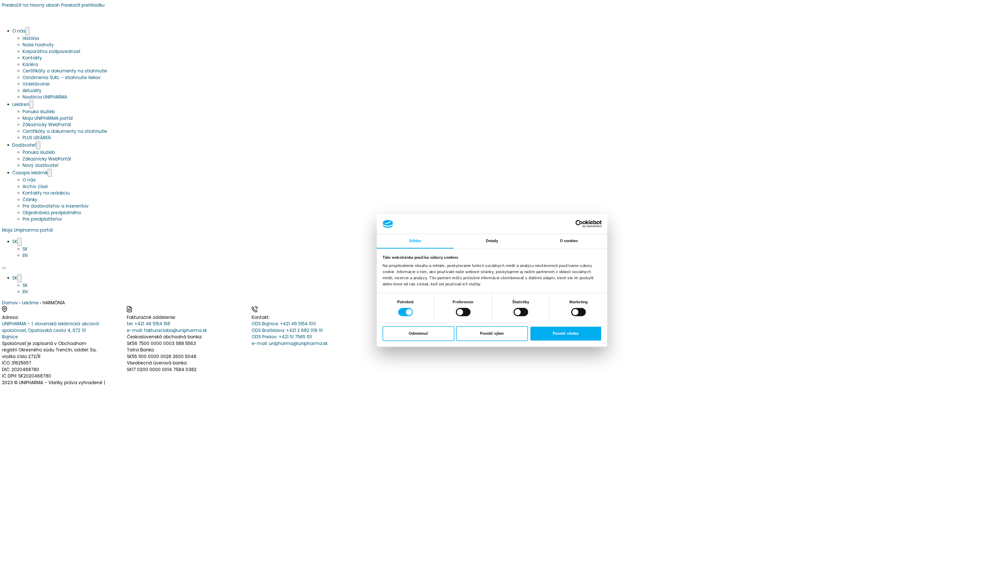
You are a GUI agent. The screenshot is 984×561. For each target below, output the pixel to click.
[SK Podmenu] (19, 242)
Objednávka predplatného (52, 213)
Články (30, 200)
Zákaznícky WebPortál (47, 125)
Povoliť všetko (566, 333)
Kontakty (32, 58)
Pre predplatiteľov (42, 219)
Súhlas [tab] (415, 241)
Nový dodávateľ (41, 165)
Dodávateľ (24, 145)
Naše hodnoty (38, 45)
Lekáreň (20, 104)
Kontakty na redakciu (46, 193)
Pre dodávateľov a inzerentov (56, 206)
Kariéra (30, 64)
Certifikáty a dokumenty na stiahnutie (65, 71)
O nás (18, 31)
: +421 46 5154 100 (284, 324)
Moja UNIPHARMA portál (48, 118)
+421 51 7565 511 (282, 337)
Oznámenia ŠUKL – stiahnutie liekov (62, 77)
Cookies (115, 383)
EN (25, 255)
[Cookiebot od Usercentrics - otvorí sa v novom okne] (579, 224)
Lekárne (30, 303)
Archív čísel (35, 187)
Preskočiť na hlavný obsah (31, 5)
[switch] (463, 312)
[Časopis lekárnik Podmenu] (50, 173)
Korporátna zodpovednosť (51, 51)
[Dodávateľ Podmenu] (38, 145)
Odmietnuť (418, 333)
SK (14, 242)
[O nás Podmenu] (27, 31)
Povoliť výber (492, 333)
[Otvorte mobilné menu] (4, 268)
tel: (148, 324)
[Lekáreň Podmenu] (31, 105)
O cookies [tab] (569, 241)
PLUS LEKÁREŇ (37, 138)
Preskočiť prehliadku (83, 5)
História (31, 38)
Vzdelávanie (36, 84)
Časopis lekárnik (30, 173)
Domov (10, 303)
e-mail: (167, 330)
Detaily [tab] (492, 241)
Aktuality (32, 91)
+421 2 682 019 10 (287, 330)
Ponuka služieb (39, 112)
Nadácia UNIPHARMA (45, 97)
